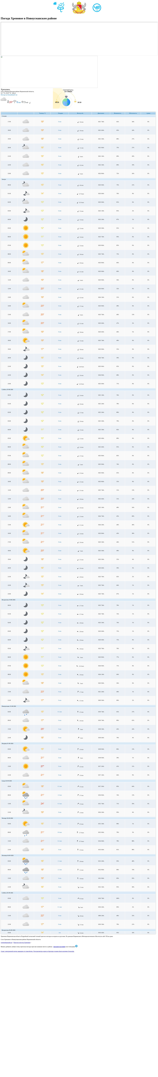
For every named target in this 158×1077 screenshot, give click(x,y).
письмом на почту (59, 946)
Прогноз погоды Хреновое (22, 942)
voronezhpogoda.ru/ (6, 942)
